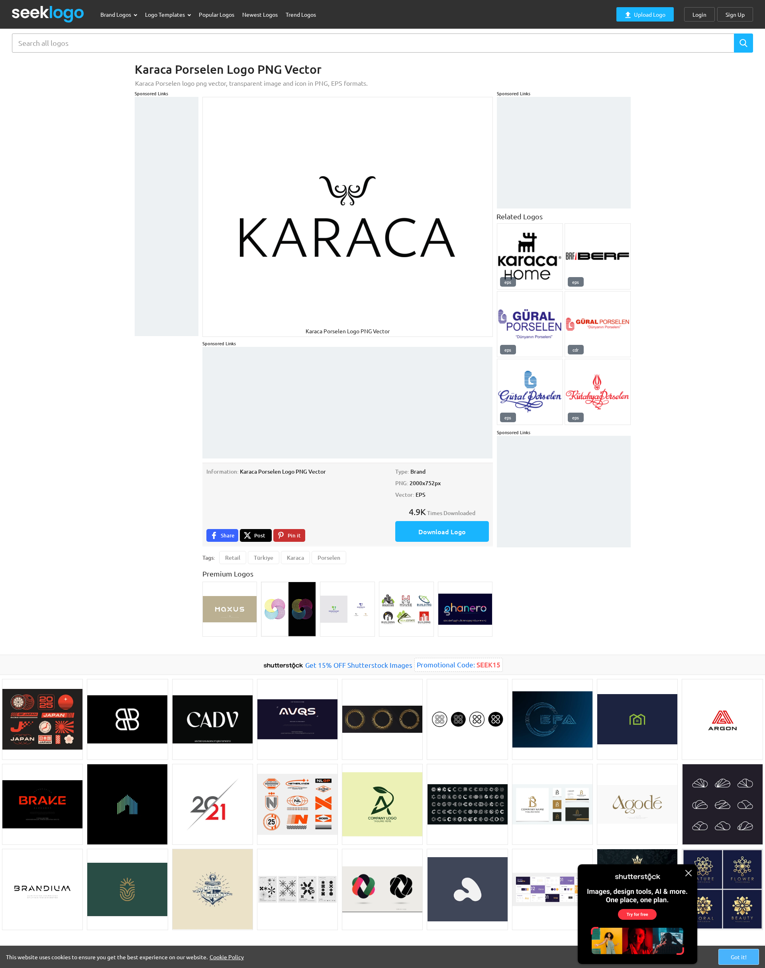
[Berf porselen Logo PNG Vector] (598, 256)
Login (699, 14)
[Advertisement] (166, 216)
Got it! (739, 956)
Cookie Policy (227, 956)
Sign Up (735, 14)
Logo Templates (165, 14)
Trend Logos (301, 14)
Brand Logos (116, 14)
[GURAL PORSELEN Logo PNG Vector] (598, 324)
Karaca (295, 557)
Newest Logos (260, 14)
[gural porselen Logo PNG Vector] (530, 324)
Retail (232, 557)
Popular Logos (216, 14)
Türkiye (263, 557)
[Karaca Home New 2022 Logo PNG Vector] (530, 256)
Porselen (329, 557)
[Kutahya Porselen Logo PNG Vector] (598, 392)
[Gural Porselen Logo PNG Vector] (530, 392)
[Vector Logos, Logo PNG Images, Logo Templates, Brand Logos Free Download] (48, 14)
